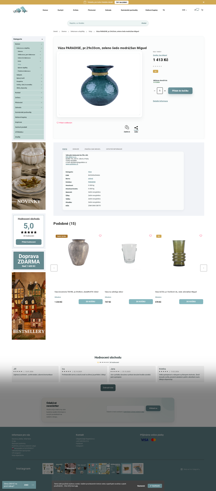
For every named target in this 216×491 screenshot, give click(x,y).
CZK (183, 10)
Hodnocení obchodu (108, 357)
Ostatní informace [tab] (114, 149)
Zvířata (17, 97)
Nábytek (19, 75)
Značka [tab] (92, 149)
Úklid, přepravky (22, 88)
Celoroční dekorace (24, 58)
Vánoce (20, 51)
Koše (19, 61)
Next (203, 268)
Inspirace (18, 122)
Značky (17, 137)
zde (76, 486)
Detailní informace (160, 101)
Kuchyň (18, 92)
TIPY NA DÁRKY (121, 2)
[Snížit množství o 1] (155, 91)
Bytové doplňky (22, 68)
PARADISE (92, 182)
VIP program (16, 453)
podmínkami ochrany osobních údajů (134, 412)
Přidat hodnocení (29, 242)
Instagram (79, 446)
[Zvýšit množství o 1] (165, 91)
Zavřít (135, 138)
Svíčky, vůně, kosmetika (24, 85)
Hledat (144, 23)
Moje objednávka (18, 455)
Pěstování (18, 102)
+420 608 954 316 (82, 441)
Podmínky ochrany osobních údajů (24, 446)
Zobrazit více (108, 388)
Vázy (19, 64)
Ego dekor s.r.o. (71, 157)
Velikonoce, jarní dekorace (26, 54)
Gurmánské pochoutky (23, 112)
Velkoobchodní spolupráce (21, 451)
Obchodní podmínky (19, 443)
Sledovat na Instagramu (192, 469)
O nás (14, 441)
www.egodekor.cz (72, 164)
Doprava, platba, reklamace (21, 439)
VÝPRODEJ (19, 132)
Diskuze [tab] (76, 149)
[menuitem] (48, 10)
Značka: (160, 55)
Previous (54, 268)
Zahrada (18, 107)
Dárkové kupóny (21, 117)
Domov (17, 44)
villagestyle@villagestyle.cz (85, 439)
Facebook (79, 443)
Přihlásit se (153, 408)
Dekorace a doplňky (23, 48)
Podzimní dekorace (24, 71)
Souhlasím (156, 486)
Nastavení (141, 486)
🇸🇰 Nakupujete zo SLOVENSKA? (23, 448)
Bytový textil (20, 78)
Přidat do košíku (180, 90)
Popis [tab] (64, 149)
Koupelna (20, 81)
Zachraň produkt (21, 127)
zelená (90, 178)
